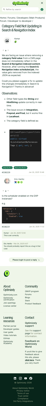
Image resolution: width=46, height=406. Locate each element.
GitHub (6, 338)
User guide (8, 332)
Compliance (23, 398)
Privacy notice (23, 390)
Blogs (27, 297)
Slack (27, 300)
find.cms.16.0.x (20, 168)
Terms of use (23, 393)
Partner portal (9, 326)
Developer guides (11, 329)
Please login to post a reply (26, 260)
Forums (11, 18)
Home (3, 18)
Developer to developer (20, 21)
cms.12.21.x (7, 168)
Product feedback (33, 303)
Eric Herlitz (19, 179)
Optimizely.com (10, 295)
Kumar (17, 38)
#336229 (6, 172)
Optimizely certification (8, 299)
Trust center (23, 396)
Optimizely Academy (8, 342)
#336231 (6, 227)
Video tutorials (10, 335)
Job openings (9, 303)
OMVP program (32, 291)
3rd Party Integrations (23, 401)
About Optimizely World (23, 388)
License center (9, 306)
